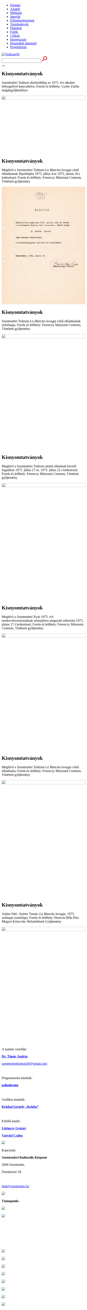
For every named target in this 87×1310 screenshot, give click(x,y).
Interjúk (15, 16)
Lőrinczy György (14, 1128)
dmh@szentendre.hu (15, 1186)
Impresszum (18, 39)
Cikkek (15, 35)
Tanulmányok (19, 24)
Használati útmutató (23, 43)
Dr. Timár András (15, 1056)
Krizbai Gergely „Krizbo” (20, 1106)
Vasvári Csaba (12, 1135)
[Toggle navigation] (3, 65)
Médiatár (16, 13)
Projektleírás (18, 47)
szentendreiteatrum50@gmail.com (24, 1063)
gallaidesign (10, 1085)
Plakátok (16, 28)
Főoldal (15, 5)
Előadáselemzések (22, 20)
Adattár (15, 9)
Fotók (14, 32)
